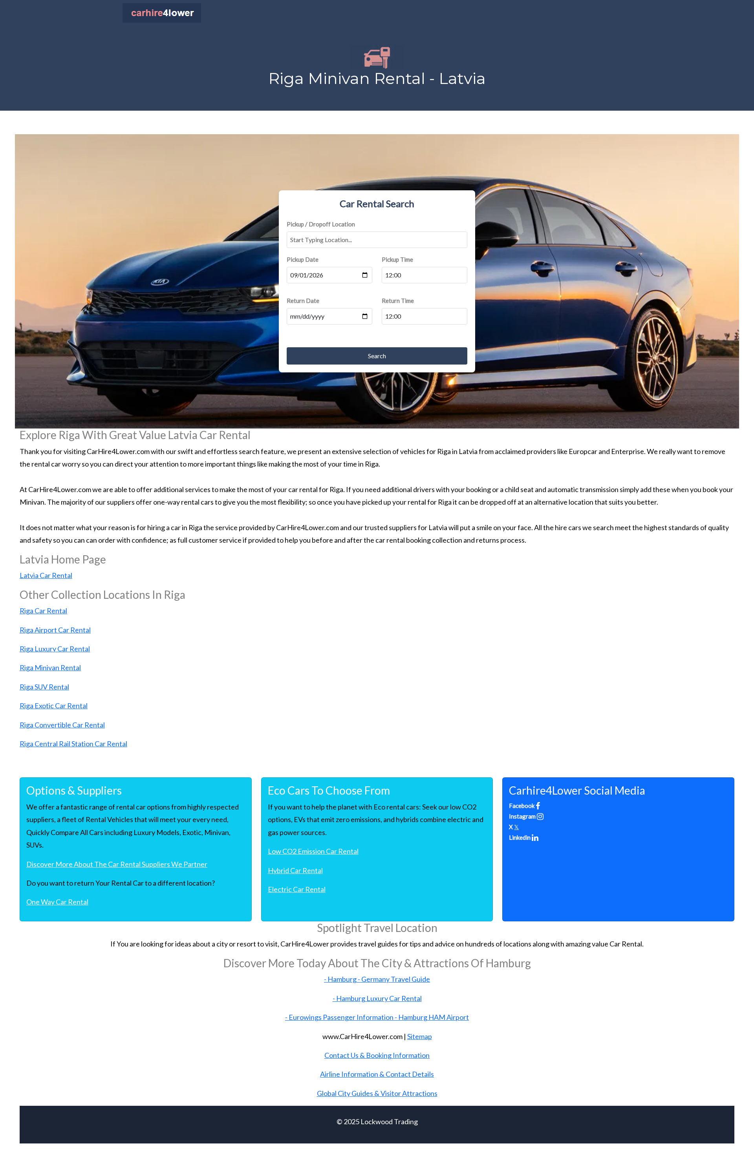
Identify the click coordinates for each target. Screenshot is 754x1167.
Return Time (398, 300)
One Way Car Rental (57, 901)
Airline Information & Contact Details (377, 1074)
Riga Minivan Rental (50, 667)
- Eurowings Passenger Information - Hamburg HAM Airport (377, 1017)
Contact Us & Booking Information (377, 1055)
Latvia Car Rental (46, 575)
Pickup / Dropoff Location (321, 224)
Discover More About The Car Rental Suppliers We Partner (116, 864)
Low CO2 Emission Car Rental (313, 851)
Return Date (303, 300)
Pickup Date (302, 259)
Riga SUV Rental (44, 686)
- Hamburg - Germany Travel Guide (377, 979)
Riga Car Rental (43, 610)
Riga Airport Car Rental (55, 629)
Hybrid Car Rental (295, 870)
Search (377, 355)
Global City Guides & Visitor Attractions (377, 1093)
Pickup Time (397, 259)
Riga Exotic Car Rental (54, 705)
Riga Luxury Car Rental (55, 648)
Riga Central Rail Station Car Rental (73, 743)
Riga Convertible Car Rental (62, 724)
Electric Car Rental (297, 889)
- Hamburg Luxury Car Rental (377, 998)
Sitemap (419, 1036)
